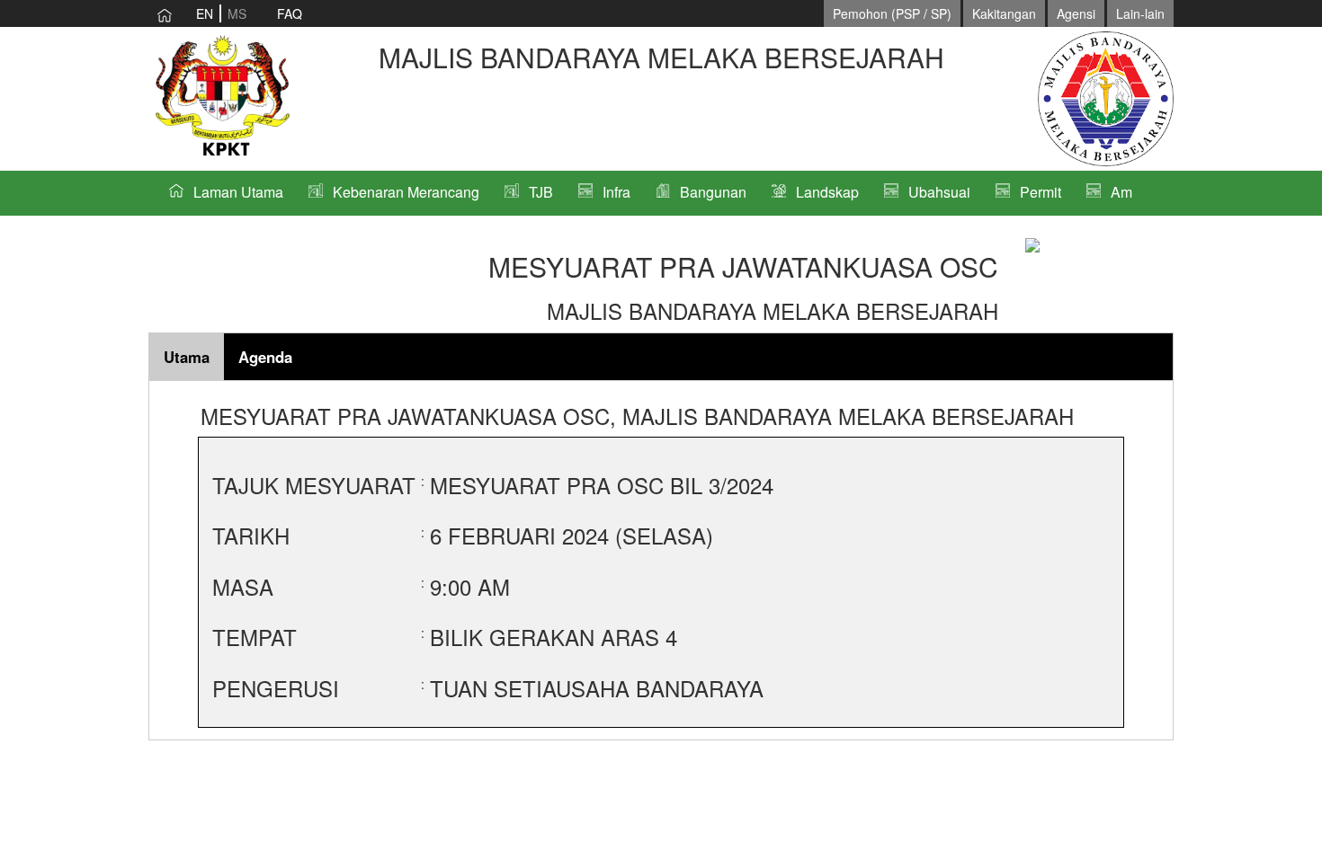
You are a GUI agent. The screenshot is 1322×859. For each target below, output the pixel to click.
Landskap (827, 192)
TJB (541, 192)
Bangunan (713, 192)
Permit (1040, 192)
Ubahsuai (939, 192)
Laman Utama (238, 192)
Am (1121, 192)
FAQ (289, 13)
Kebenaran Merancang (406, 192)
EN (204, 13)
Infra (616, 192)
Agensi (1076, 13)
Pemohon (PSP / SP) (892, 13)
